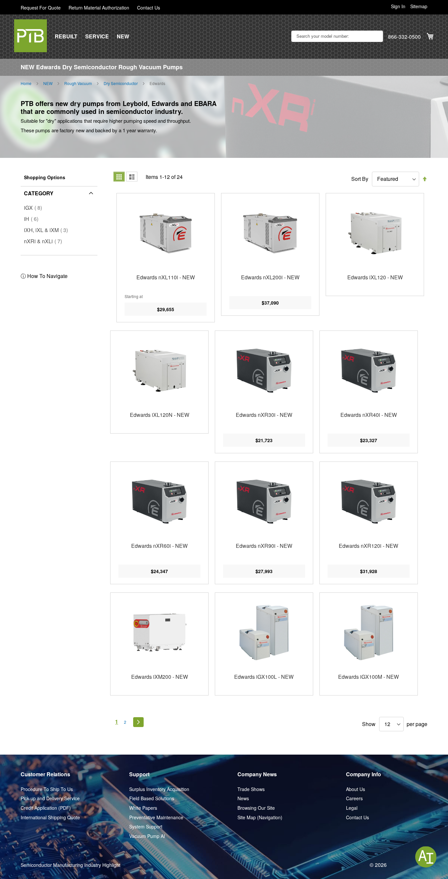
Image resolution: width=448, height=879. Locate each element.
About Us (355, 789)
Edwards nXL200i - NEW (270, 277)
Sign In (398, 6)
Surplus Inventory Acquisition (159, 789)
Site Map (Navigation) (259, 817)
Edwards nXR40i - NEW (368, 414)
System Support (145, 827)
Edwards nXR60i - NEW (159, 545)
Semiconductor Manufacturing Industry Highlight (70, 865)
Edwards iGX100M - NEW (368, 676)
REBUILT (66, 36)
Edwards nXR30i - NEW (264, 414)
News (243, 798)
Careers (354, 798)
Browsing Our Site (256, 808)
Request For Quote (41, 8)
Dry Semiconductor (121, 83)
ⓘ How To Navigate (44, 276)
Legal (351, 808)
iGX (35, 207)
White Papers (143, 808)
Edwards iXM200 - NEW (159, 676)
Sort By (359, 178)
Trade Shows (251, 789)
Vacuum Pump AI (147, 836)
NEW (123, 36)
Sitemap (418, 6)
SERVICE (97, 36)
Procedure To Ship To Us (47, 789)
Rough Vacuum (78, 83)
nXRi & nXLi (45, 241)
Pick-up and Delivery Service (50, 798)
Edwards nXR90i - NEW (264, 545)
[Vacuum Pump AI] (426, 857)
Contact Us (148, 8)
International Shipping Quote (50, 817)
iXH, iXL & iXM (48, 230)
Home (26, 83)
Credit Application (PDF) (46, 808)
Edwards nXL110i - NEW (165, 277)
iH (33, 219)
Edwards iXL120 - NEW (375, 277)
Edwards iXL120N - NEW (159, 414)
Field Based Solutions (151, 798)
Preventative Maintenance (156, 817)
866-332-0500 (404, 36)
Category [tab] (38, 193)
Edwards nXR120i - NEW (368, 545)
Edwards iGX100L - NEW (264, 676)
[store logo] (30, 35)
